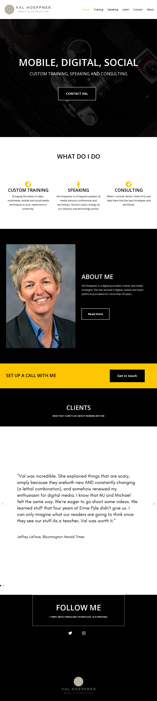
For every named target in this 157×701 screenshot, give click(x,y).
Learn (126, 9)
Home (85, 9)
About (150, 9)
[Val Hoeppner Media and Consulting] (29, 9)
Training (98, 9)
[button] (154, 504)
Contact (138, 9)
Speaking (113, 9)
